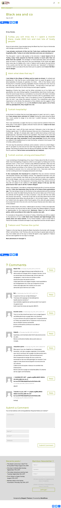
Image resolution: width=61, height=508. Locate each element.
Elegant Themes (26, 498)
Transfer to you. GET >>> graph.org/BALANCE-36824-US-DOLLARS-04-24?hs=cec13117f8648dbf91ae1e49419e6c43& (28, 393)
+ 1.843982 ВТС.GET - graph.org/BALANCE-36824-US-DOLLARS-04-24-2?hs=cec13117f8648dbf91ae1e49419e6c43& (29, 379)
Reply (51, 270)
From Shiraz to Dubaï (13, 476)
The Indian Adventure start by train (17, 472)
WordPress (44, 498)
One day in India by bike (14, 468)
